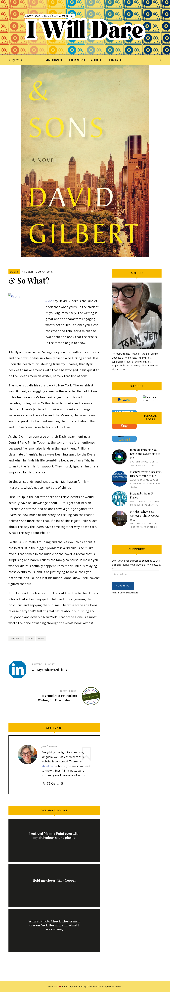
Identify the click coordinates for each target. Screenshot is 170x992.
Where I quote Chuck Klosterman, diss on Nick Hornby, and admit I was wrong (54, 925)
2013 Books (16, 638)
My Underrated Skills (54, 667)
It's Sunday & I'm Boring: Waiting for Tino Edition (54, 696)
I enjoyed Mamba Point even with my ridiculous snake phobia (54, 835)
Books (14, 271)
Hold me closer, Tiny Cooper (54, 880)
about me (47, 766)
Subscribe (122, 586)
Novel (41, 638)
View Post (54, 845)
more (122, 369)
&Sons (49, 301)
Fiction (30, 638)
